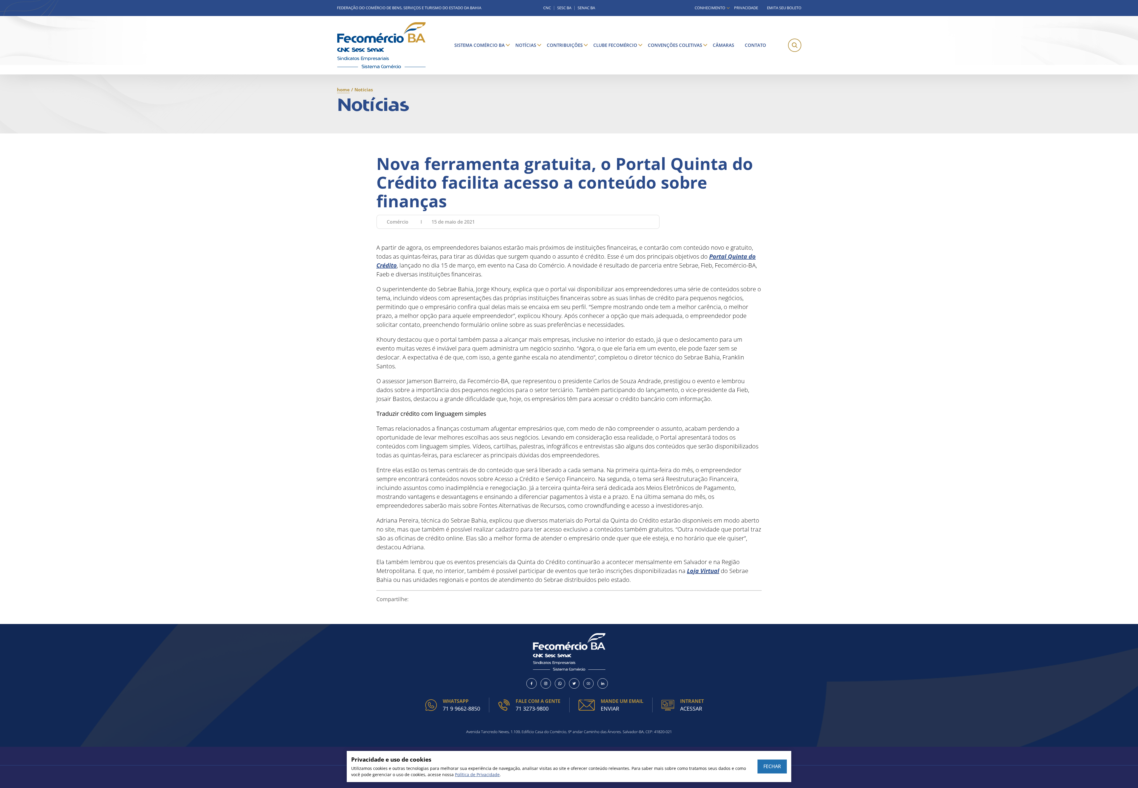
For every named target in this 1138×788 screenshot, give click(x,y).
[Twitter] (574, 683)
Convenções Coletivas (675, 45)
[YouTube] (588, 683)
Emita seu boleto (784, 7)
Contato (755, 45)
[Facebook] (531, 683)
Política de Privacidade (477, 774)
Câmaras (723, 45)
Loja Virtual (703, 571)
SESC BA (564, 8)
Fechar (772, 766)
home (343, 90)
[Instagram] (546, 683)
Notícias (525, 45)
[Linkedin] (602, 683)
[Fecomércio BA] (381, 45)
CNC (547, 8)
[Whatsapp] (560, 683)
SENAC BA (586, 8)
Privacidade (746, 7)
